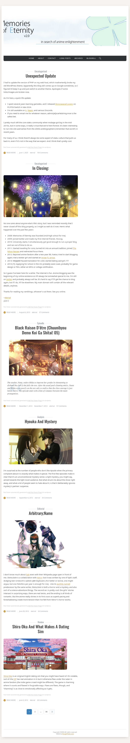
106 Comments (42, 153)
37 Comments (44, 312)
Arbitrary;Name (41, 513)
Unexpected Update (41, 76)
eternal (8, 297)
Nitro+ (40, 577)
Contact (52, 58)
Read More (11, 153)
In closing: (40, 168)
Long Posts (65, 58)
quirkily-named (63, 584)
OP (15, 679)
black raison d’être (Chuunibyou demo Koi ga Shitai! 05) (40, 330)
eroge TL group (48, 257)
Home (31, 58)
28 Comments (42, 700)
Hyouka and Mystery (41, 421)
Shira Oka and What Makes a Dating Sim (40, 628)
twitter (9, 279)
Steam (30, 110)
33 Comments (47, 498)
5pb (27, 574)
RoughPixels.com (68, 734)
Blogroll (91, 58)
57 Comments (61, 406)
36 (46, 712)
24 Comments (43, 611)
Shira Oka (8, 676)
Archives (78, 58)
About (41, 58)
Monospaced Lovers (64, 104)
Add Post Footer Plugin (35, 147)
